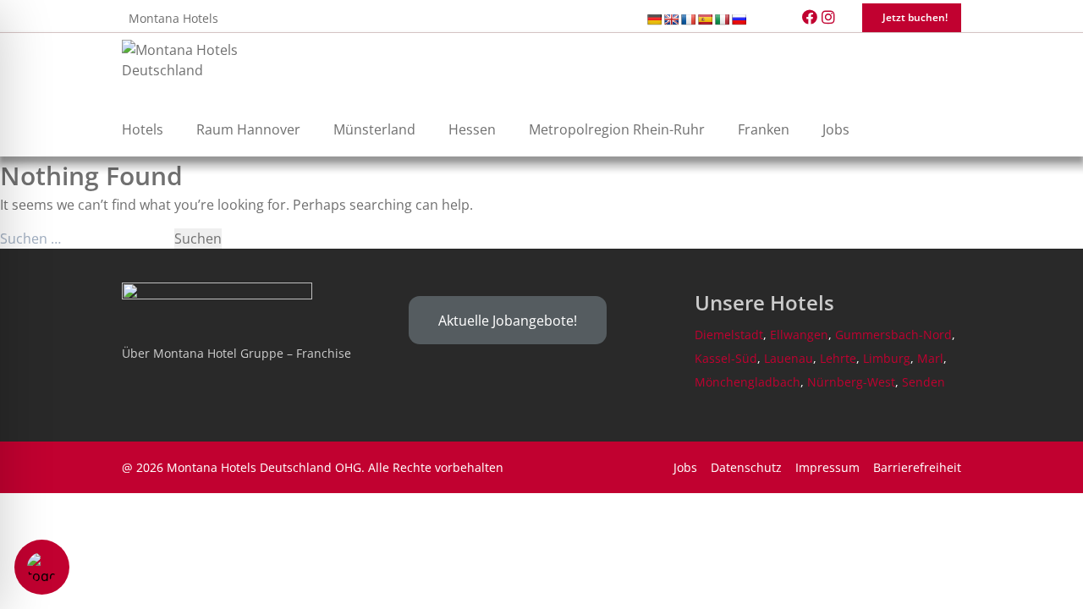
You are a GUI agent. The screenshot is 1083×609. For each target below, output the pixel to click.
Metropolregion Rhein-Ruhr (617, 129)
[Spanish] (704, 19)
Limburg (886, 358)
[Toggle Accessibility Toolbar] (42, 567)
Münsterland (374, 129)
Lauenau (788, 358)
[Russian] (738, 19)
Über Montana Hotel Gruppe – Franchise (236, 353)
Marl (930, 358)
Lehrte (838, 358)
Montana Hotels (173, 18)
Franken (763, 129)
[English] (671, 19)
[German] (654, 19)
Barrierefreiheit (917, 467)
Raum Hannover (248, 129)
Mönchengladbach (747, 382)
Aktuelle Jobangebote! (507, 320)
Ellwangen (799, 334)
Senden (923, 382)
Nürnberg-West (851, 382)
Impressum (827, 467)
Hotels (142, 129)
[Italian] (721, 19)
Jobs (835, 129)
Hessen (472, 129)
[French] (687, 19)
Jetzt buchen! (915, 17)
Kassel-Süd (726, 358)
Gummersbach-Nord (893, 334)
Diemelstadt (729, 334)
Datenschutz (746, 467)
